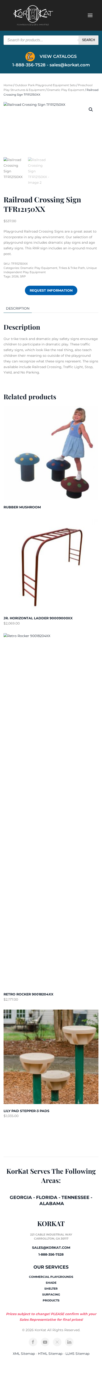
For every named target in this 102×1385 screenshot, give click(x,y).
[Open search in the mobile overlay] (51, 40)
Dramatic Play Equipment (65, 90)
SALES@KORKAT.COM (51, 1247)
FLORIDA (46, 1197)
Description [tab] (17, 308)
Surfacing (51, 1294)
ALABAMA (51, 1203)
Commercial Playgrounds (51, 1277)
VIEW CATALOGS (57, 56)
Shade (51, 1282)
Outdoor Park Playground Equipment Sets (45, 85)
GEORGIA (21, 1197)
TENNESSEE (75, 1197)
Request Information (51, 290)
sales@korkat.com (70, 65)
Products (51, 1300)
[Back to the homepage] (33, 15)
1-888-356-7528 (51, 1254)
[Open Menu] (90, 15)
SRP (23, 276)
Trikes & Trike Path (72, 268)
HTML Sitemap (50, 1353)
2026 (15, 276)
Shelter (51, 1288)
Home (8, 85)
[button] (91, 109)
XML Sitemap (24, 1353)
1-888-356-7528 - (31, 65)
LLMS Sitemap (77, 1353)
